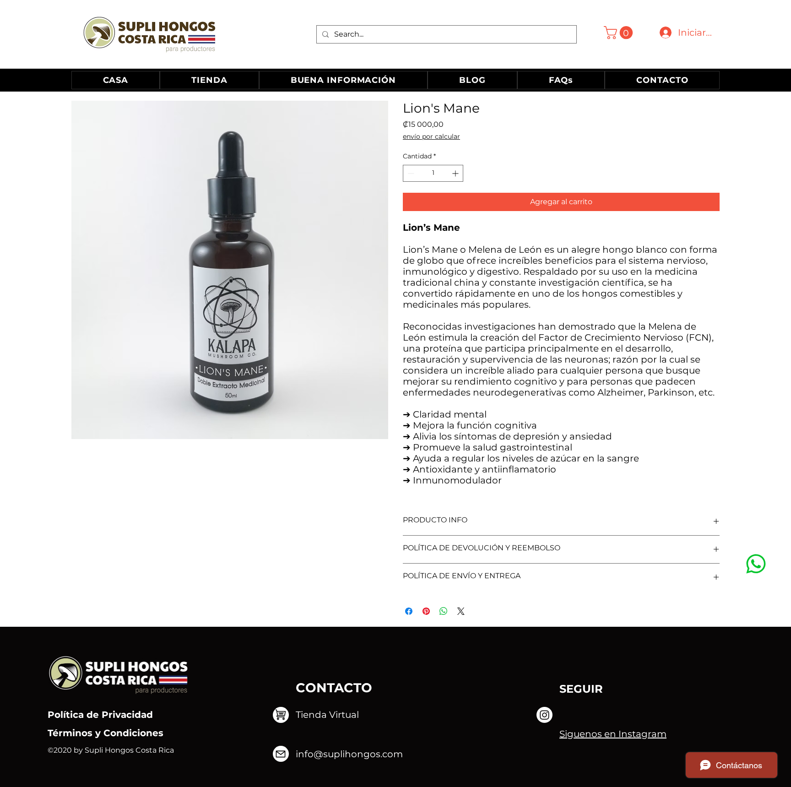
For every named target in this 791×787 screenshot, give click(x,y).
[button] (620, 32)
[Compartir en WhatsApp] (443, 611)
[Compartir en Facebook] (408, 611)
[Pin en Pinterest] (426, 611)
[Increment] (456, 173)
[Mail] (755, 563)
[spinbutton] (433, 173)
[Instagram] (544, 715)
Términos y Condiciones (105, 732)
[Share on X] (460, 611)
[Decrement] (410, 173)
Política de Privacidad (100, 714)
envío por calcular (431, 136)
